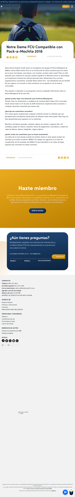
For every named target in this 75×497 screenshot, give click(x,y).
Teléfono (27, 260)
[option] (71, 490)
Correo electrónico (44, 261)
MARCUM (54, 490)
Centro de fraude (7, 324)
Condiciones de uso (8, 319)
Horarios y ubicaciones (9, 305)
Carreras (5, 307)
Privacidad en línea (8, 321)
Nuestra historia (7, 302)
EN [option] (71, 490)
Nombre (13, 260)
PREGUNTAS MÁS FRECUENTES (12, 309)
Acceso (66, 6)
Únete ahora (37, 210)
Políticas (4, 316)
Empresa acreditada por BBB (11, 331)
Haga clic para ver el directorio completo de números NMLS (39, 488)
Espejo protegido (7, 333)
